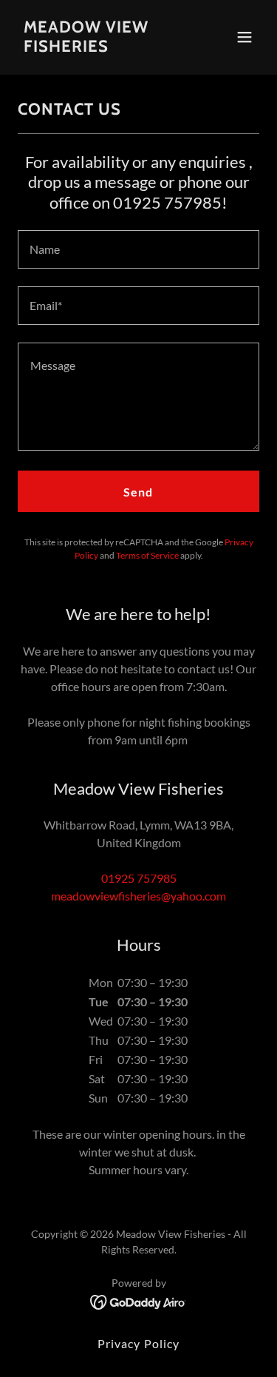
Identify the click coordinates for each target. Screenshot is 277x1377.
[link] (102, 47)
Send (138, 492)
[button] (244, 37)
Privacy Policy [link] (138, 1343)
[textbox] (138, 249)
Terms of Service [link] (147, 555)
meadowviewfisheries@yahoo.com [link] (138, 896)
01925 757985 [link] (139, 878)
